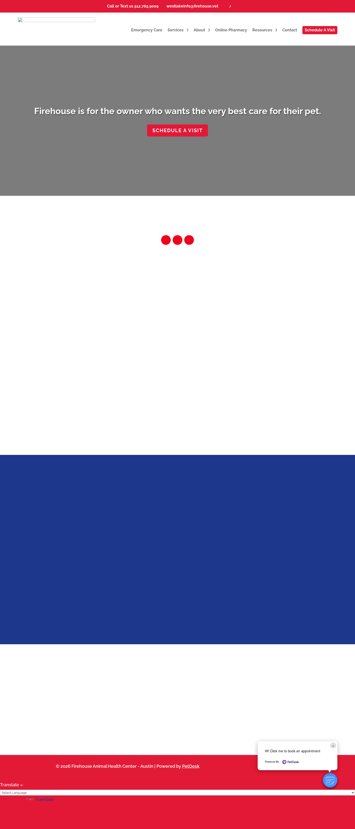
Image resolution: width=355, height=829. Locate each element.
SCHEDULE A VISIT (177, 130)
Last (139, 537)
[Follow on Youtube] (189, 240)
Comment (102, 594)
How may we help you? (117, 565)
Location (66, 317)
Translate (44, 799)
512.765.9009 (284, 327)
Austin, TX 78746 (66, 335)
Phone (98, 552)
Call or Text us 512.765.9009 (130, 6)
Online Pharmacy (231, 30)
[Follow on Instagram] (166, 240)
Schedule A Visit (320, 30)
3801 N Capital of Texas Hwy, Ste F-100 (66, 327)
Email (99, 545)
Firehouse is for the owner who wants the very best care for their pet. (177, 111)
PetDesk (190, 766)
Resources (262, 30)
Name (99, 523)
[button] (330, 780)
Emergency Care (146, 30)
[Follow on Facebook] (177, 240)
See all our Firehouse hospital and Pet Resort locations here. (177, 415)
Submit (99, 621)
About (199, 30)
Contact (289, 30)
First (139, 530)
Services (176, 30)
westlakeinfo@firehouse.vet (191, 6)
